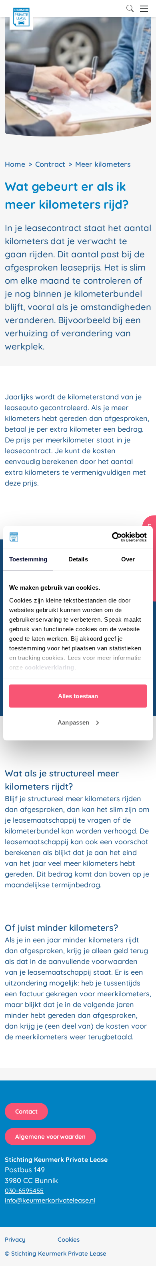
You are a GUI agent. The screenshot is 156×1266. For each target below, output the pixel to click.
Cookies (69, 1239)
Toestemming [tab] (28, 559)
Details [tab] (78, 559)
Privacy (15, 1239)
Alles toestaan (78, 696)
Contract (50, 164)
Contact (26, 1111)
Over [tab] (128, 559)
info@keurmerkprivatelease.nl (50, 1200)
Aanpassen (73, 722)
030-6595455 (24, 1191)
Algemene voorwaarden (50, 1136)
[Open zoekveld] (130, 8)
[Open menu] (144, 9)
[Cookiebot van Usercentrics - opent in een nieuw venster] (112, 537)
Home (15, 164)
